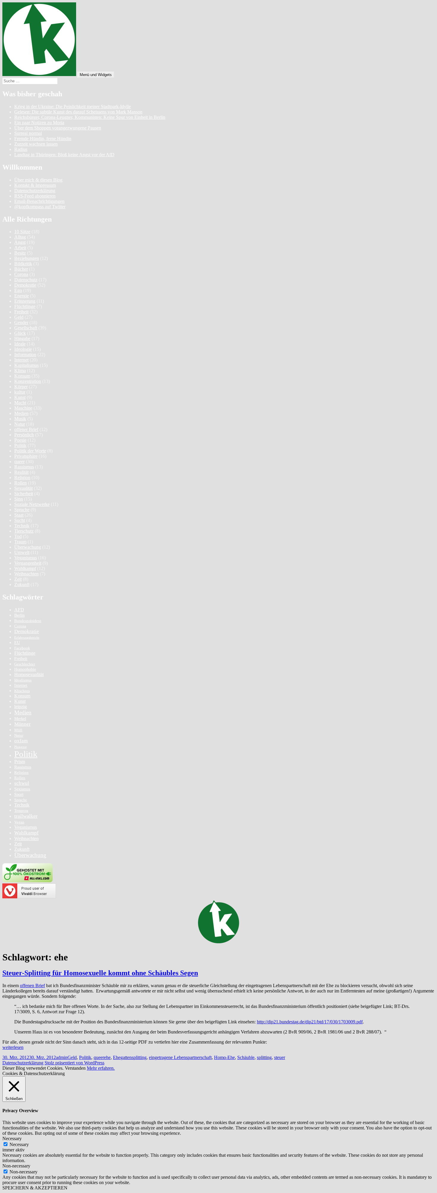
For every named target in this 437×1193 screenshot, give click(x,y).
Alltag (20, 236)
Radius (20, 149)
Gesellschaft (25, 327)
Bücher (21, 269)
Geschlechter (24, 664)
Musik (20, 418)
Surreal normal (28, 133)
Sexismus (22, 789)
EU (17, 642)
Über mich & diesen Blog (38, 179)
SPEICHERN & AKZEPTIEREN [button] (34, 1187)
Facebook (22, 648)
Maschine (23, 408)
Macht (20, 402)
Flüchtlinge (24, 306)
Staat (18, 514)
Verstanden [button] (75, 1068)
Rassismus (24, 466)
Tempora (21, 811)
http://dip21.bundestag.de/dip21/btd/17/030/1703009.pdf (310, 1021)
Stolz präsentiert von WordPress (74, 1062)
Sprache (21, 509)
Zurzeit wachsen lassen (36, 143)
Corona (21, 274)
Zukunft (21, 584)
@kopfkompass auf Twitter (39, 206)
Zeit (18, 579)
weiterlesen (12, 1047)
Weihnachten (26, 573)
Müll (18, 730)
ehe (107, 1057)
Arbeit (20, 247)
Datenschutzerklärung (34, 190)
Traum (20, 541)
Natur (19, 424)
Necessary (19, 1144)
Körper (21, 386)
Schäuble (245, 1057)
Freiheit (21, 311)
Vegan (19, 822)
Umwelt (21, 552)
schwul (21, 783)
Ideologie (23, 349)
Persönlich (24, 434)
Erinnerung (24, 301)
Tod (18, 536)
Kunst (20, 397)
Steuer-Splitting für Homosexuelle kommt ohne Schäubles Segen (100, 973)
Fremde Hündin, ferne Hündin (42, 138)
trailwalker (25, 816)
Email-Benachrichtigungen (39, 201)
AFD (19, 609)
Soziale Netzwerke (32, 504)
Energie (21, 295)
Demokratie (25, 285)
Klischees (22, 691)
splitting (264, 1057)
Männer (22, 724)
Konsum (22, 375)
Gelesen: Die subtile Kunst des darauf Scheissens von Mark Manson (78, 111)
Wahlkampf (25, 568)
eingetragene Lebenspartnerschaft (180, 1057)
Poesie (20, 440)
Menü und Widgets (96, 74)
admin (61, 1057)
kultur (19, 391)
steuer (279, 1057)
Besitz (20, 252)
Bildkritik (23, 263)
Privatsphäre (25, 456)
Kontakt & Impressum (35, 185)
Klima (20, 370)
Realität (21, 472)
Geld (18, 317)
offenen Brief (32, 985)
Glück (20, 333)
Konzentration (27, 381)
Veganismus (25, 557)
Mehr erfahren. (101, 1068)
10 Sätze (22, 231)
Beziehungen (26, 258)
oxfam (21, 741)
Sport (18, 794)
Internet (21, 359)
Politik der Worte (30, 450)
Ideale (20, 343)
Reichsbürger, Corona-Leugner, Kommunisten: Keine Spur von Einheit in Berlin (89, 117)
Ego (18, 290)
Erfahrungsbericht (26, 637)
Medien (21, 413)
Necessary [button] (12, 1138)
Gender (21, 322)
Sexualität (23, 488)
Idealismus (23, 680)
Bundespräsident (27, 621)
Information (25, 354)
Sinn (18, 498)
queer (19, 461)
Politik (20, 445)
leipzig (20, 706)
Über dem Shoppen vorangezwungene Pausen (57, 127)
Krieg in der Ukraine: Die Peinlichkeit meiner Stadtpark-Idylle (72, 106)
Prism (19, 761)
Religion (22, 477)
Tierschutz (24, 531)
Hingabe (22, 338)
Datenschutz (25, 279)
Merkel (20, 718)
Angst (20, 242)
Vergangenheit (27, 563)
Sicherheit (23, 493)
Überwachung (27, 547)
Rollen (20, 482)
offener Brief (26, 429)
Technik (21, 525)
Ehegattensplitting (130, 1057)
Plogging (20, 747)
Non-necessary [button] (16, 1165)
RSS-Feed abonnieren (35, 195)
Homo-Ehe (224, 1057)
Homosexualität (29, 674)
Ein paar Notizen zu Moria (39, 122)
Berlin (19, 615)
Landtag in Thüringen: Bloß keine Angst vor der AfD (64, 154)
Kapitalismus (26, 365)
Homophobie (25, 669)
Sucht (19, 520)
